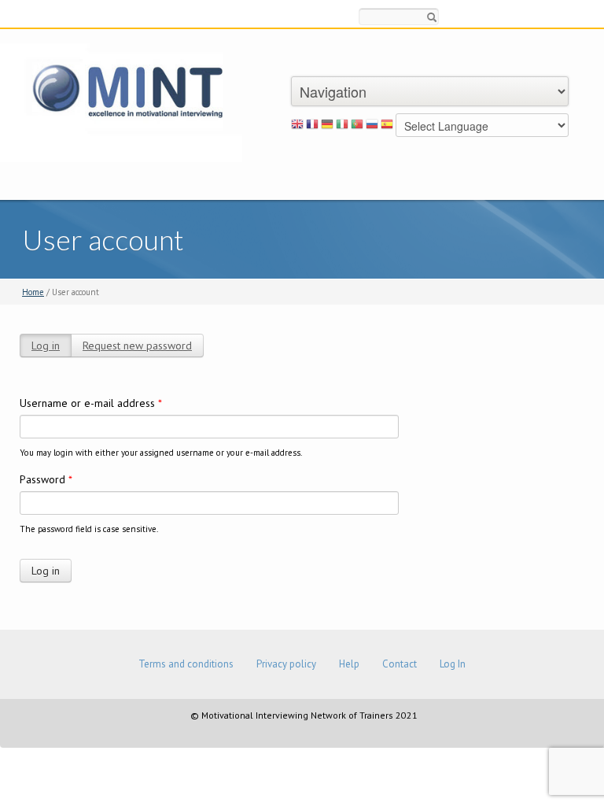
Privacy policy (286, 664)
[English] (297, 126)
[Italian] (342, 126)
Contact (399, 664)
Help (349, 664)
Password (46, 479)
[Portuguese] (357, 126)
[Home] (121, 102)
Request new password (137, 345)
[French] (312, 126)
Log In (453, 664)
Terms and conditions (186, 664)
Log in (45, 345)
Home (33, 292)
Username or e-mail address (91, 403)
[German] (327, 126)
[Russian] (372, 126)
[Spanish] (387, 126)
